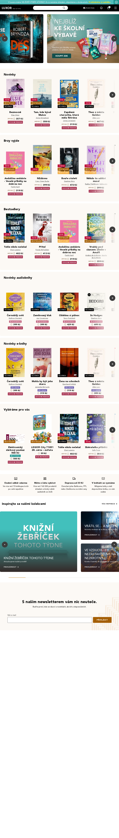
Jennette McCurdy (42, 387)
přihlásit (102, 620)
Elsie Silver (15, 115)
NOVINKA (8, 106)
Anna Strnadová (42, 118)
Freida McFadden (42, 250)
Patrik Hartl (15, 187)
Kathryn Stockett (15, 318)
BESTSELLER (9, 103)
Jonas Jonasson (69, 121)
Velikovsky (103, 184)
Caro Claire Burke (42, 181)
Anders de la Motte (93, 255)
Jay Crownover (42, 318)
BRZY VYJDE (10, 173)
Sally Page (96, 450)
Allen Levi (96, 118)
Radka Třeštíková (92, 184)
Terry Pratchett (69, 318)
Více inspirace (108, 504)
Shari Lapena (15, 250)
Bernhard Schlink (69, 384)
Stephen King (69, 181)
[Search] (64, 8)
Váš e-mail (11, 615)
